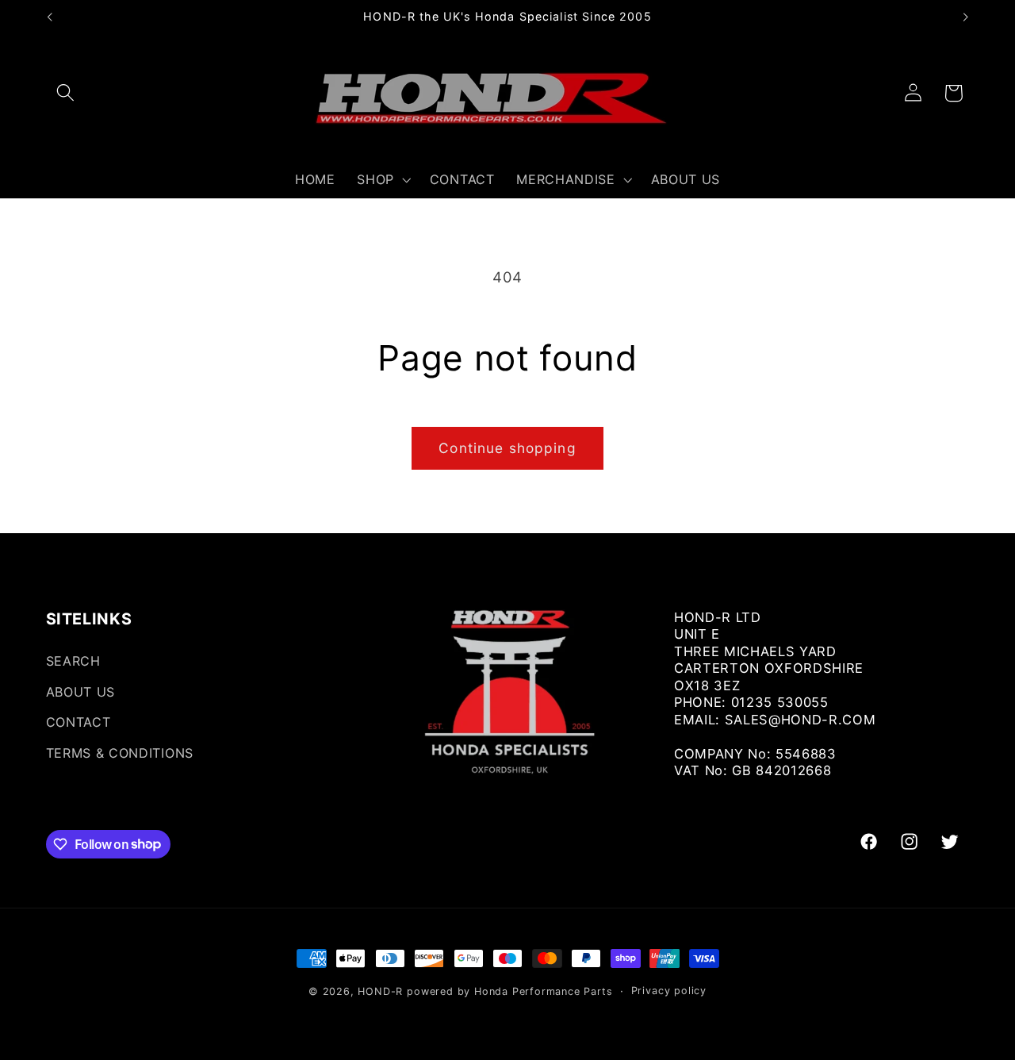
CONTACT (78, 723)
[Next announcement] (965, 17)
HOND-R (380, 991)
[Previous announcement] (49, 17)
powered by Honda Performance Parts (509, 991)
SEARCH (73, 661)
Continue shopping (507, 448)
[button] (66, 93)
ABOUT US (81, 692)
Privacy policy (669, 991)
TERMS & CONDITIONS (119, 753)
